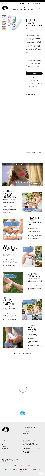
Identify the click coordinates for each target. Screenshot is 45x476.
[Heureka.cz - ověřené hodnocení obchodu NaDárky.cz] (22, 414)
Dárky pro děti (23, 9)
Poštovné (31, 29)
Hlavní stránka (15, 7)
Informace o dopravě (34, 86)
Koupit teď (34, 73)
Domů (27, 16)
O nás (3, 3)
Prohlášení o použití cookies (27, 437)
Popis (34, 77)
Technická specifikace (34, 83)
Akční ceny (30, 9)
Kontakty (11, 3)
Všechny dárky (22, 7)
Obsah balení (34, 80)
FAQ (8, 3)
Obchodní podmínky (26, 433)
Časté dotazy (4, 446)
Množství (28, 55)
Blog (6, 3)
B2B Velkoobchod (5, 448)
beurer (27, 18)
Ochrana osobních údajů (27, 435)
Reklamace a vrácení (26, 431)
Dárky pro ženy (30, 7)
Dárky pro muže (15, 9)
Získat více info (34, 89)
